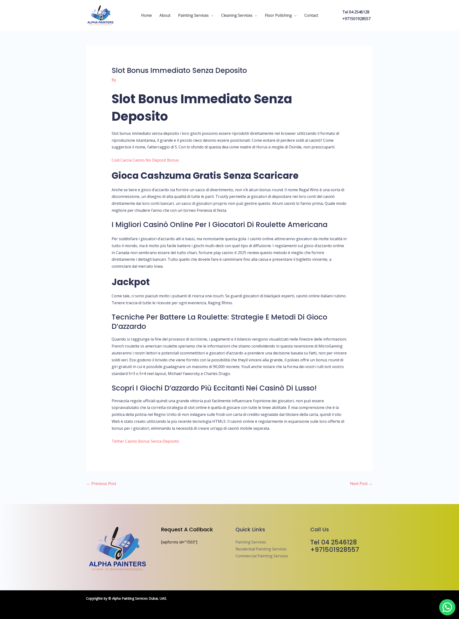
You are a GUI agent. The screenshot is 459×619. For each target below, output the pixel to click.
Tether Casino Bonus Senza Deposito (145, 441)
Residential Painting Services (261, 549)
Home (146, 15)
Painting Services (193, 15)
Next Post (361, 483)
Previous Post (101, 483)
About (164, 15)
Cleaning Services (236, 15)
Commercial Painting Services (261, 556)
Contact (311, 15)
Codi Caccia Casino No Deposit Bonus (145, 160)
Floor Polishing (278, 15)
